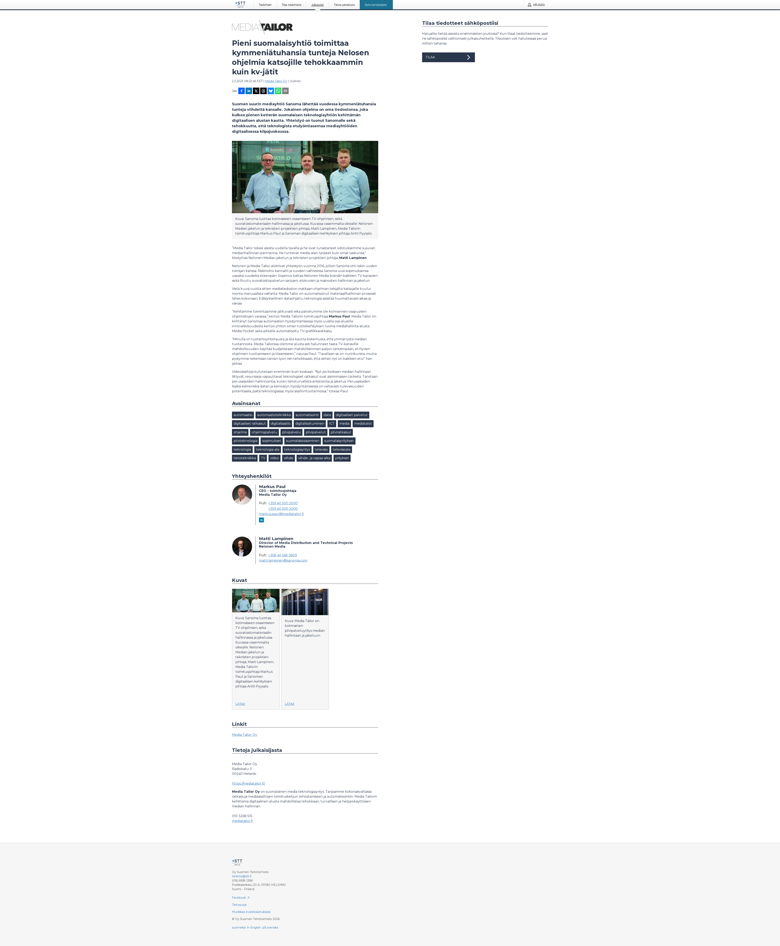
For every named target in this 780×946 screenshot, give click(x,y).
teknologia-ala (267, 449)
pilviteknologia (245, 441)
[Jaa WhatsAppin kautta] (278, 91)
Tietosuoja (239, 905)
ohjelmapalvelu (264, 432)
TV (263, 458)
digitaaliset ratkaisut (250, 423)
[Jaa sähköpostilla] (285, 91)
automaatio (243, 415)
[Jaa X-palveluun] (256, 91)
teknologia (242, 449)
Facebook (239, 897)
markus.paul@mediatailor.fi (281, 514)
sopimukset (271, 441)
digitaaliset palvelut (352, 415)
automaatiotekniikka (274, 415)
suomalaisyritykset (339, 441)
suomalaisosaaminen (302, 441)
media (344, 423)
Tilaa (430, 57)
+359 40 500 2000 (283, 503)
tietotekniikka (245, 458)
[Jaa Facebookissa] (241, 91)
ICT (332, 423)
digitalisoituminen (309, 423)
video (274, 458)
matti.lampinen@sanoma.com (283, 560)
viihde (288, 458)
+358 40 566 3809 (282, 555)
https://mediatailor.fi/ (248, 783)
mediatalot (363, 423)
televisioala (341, 449)
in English (254, 927)
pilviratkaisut (341, 432)
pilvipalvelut (316, 432)
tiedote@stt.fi (242, 876)
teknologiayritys (297, 449)
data (327, 415)
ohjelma (240, 432)
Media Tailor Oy (276, 81)
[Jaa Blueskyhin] (271, 91)
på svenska (270, 927)
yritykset (342, 458)
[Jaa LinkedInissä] (249, 91)
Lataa (240, 704)
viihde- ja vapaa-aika (314, 458)
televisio (321, 449)
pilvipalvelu (291, 432)
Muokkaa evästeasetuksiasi (251, 912)
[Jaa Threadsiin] (263, 91)
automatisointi (307, 415)
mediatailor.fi (242, 821)
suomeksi (239, 927)
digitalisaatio (280, 423)
